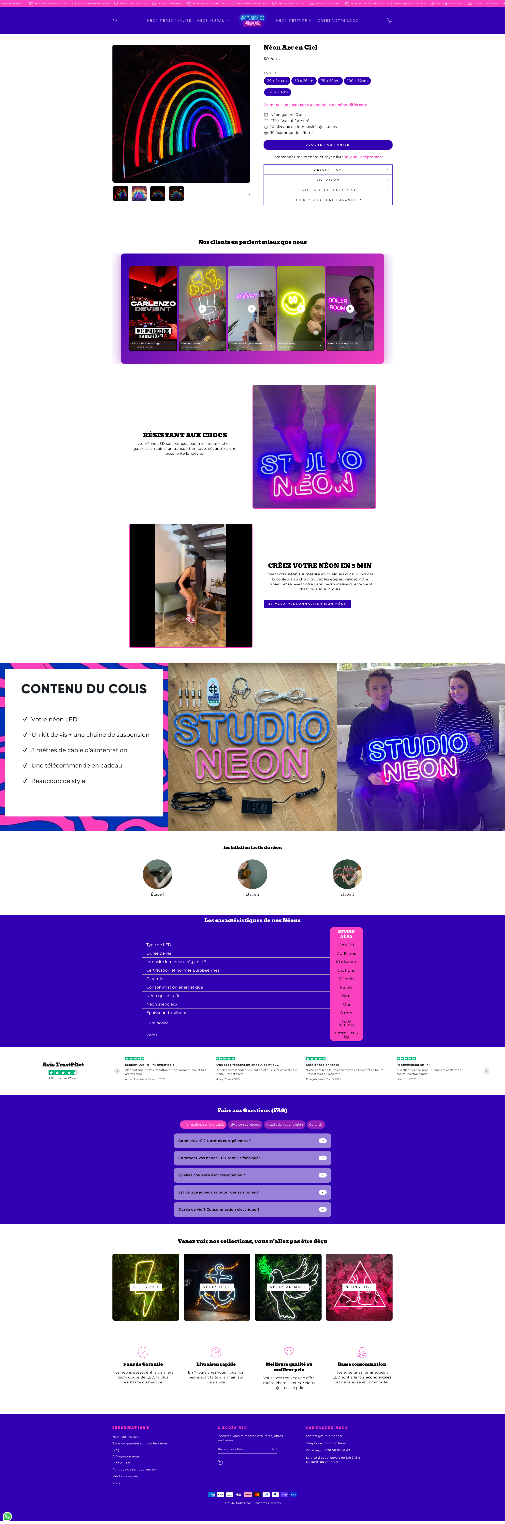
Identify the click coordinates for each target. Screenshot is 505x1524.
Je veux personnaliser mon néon (307, 604)
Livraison (328, 179)
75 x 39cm (330, 81)
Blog (116, 1450)
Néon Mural (211, 20)
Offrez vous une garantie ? (328, 200)
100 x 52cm (357, 81)
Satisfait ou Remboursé (328, 190)
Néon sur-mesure (125, 1437)
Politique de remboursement (135, 1469)
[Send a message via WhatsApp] (7, 1516)
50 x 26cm (304, 81)
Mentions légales (125, 1476)
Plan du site (121, 1463)
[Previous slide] (117, 1071)
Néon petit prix (294, 20)
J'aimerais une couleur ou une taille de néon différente (316, 105)
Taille (271, 73)
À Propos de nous (125, 1456)
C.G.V (116, 1483)
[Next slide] (486, 1071)
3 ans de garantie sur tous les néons (139, 1443)
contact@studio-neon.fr (324, 1436)
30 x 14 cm (277, 81)
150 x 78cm (277, 92)
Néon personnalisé (169, 20)
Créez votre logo (338, 20)
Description (328, 169)
